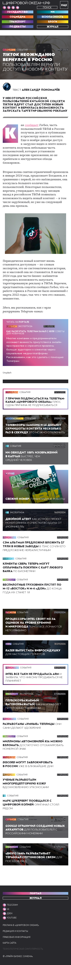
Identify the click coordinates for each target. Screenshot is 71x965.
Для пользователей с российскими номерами (35, 829)
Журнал (52, 26)
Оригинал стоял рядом (31, 804)
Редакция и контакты (15, 931)
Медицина (9, 774)
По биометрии (33, 567)
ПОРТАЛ (35, 893)
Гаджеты (10, 612)
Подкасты (17, 26)
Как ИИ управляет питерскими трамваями (33, 704)
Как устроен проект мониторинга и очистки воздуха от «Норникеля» (33, 522)
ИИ (52, 12)
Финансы (8, 558)
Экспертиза (25, 326)
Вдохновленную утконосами (26, 783)
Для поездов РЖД (33, 857)
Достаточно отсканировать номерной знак (33, 745)
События (22, 50)
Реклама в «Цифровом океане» (21, 925)
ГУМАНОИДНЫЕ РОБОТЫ (35, 499)
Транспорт (17, 21)
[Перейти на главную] (26, 3)
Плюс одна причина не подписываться (35, 402)
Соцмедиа (17, 16)
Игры (8, 644)
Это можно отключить (35, 428)
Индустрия (9, 537)
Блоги (52, 21)
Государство (17, 12)
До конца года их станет (32, 588)
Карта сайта (9, 943)
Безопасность (53, 16)
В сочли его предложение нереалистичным (34, 546)
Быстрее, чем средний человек (31, 456)
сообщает (32, 125)
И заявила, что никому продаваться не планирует (34, 677)
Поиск (47, 7)
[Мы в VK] (8, 7)
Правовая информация (16, 937)
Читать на (17, 322)
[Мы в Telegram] (4, 7)
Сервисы (11, 326)
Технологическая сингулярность (23, 949)
